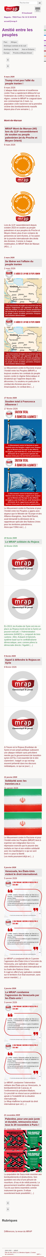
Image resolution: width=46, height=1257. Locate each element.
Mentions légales (24, 1252)
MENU (37, 11)
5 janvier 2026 (23, 922)
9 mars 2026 (23, 93)
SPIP (38, 1254)
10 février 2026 (22, 591)
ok (40, 3)
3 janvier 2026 (22, 1046)
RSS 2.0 (15, 1252)
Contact (33, 1252)
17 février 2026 (23, 462)
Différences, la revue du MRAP (18, 1231)
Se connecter (9, 1254)
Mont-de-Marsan (13, 120)
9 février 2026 (22, 711)
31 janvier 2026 (22, 817)
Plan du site (8, 1252)
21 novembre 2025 (23, 1154)
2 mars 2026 (22, 322)
